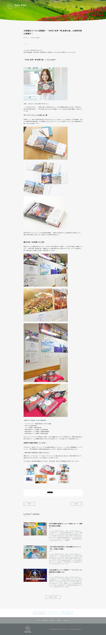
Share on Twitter (53, 613)
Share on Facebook (39, 613)
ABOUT (82, 6)
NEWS (88, 6)
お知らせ (38, 37)
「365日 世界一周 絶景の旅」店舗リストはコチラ (36, 452)
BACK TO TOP (53, 597)
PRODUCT (74, 6)
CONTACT (96, 6)
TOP (68, 6)
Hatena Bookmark (66, 613)
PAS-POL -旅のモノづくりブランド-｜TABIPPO (17, 6)
